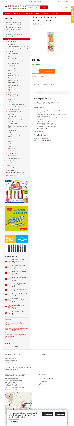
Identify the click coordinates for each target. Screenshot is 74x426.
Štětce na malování (13, 116)
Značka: (36, 25)
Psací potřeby (12, 41)
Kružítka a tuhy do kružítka (16, 104)
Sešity (9, 92)
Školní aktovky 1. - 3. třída (13, 25)
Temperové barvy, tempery (16, 119)
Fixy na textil (12, 78)
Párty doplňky (10, 160)
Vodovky (10, 121)
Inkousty (10, 99)
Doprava (7, 362)
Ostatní (8, 165)
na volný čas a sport (12, 32)
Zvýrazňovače (12, 90)
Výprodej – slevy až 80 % (13, 22)
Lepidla (10, 132)
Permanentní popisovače (15, 61)
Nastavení (14, 422)
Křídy (9, 144)
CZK (58, 1)
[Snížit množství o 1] (38, 72)
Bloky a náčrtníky (13, 95)
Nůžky (10, 141)
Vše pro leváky (10, 168)
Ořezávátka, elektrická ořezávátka (18, 46)
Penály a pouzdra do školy (14, 34)
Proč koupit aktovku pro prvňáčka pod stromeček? (15, 335)
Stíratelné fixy (12, 58)
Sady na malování (13, 85)
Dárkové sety (12, 156)
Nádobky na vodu (13, 124)
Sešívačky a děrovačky (14, 111)
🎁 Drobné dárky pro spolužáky (15, 172)
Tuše (9, 97)
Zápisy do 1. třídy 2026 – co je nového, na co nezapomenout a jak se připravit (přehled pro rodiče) (16, 329)
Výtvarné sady (12, 153)
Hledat (43, 7)
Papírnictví (9, 39)
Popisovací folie (12, 130)
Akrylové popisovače (14, 75)
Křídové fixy (11, 83)
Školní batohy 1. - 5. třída (13, 27)
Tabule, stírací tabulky (14, 102)
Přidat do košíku (48, 71)
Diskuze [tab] (40, 93)
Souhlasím (60, 414)
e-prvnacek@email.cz (48, 378)
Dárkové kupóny (11, 175)
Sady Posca (12, 66)
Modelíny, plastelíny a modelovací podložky (18, 135)
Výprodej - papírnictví (14, 158)
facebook (44, 381)
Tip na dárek (10, 170)
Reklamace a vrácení (11, 360)
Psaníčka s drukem (13, 109)
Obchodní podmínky (35, 1)
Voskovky (10, 87)
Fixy (9, 56)
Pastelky (10, 51)
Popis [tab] (34, 93)
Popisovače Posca (13, 63)
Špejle (10, 139)
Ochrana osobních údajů (12, 365)
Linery (10, 73)
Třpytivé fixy (12, 68)
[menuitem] (12, 13)
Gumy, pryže (11, 44)
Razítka (10, 151)
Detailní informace (37, 76)
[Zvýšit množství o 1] (38, 70)
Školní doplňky (10, 37)
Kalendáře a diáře (11, 163)
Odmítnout (48, 414)
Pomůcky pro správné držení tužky (18, 49)
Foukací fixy (11, 70)
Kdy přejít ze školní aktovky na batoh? (14, 323)
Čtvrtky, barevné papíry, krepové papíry (17, 126)
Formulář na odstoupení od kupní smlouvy (18, 367)
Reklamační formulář (11, 369)
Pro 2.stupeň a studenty (13, 29)
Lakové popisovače (13, 80)
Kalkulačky (11, 114)
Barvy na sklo (12, 148)
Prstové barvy (12, 146)
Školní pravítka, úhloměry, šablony (18, 107)
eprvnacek (45, 384)
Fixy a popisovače (13, 54)
